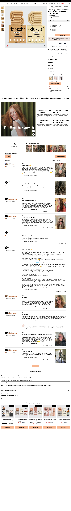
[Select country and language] (69, 3)
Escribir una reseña (61, 157)
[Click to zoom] (45, 46)
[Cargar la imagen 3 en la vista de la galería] (3, 14)
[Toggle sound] (33, 131)
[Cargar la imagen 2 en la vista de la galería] (3, 11)
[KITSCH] (35, 3)
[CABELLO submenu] (10, 3)
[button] (53, 15)
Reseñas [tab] (8, 154)
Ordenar (53, 160)
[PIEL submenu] (18, 3)
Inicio (49, 7)
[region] (35, 1)
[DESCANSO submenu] (28, 3)
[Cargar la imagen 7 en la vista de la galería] (3, 29)
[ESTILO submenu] (14, 3)
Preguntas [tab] (14, 154)
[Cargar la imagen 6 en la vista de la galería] (3, 25)
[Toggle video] (33, 134)
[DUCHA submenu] (22, 3)
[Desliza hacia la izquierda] (22, 1)
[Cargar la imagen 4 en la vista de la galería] (3, 18)
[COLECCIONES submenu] (48, 3)
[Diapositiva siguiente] (65, 148)
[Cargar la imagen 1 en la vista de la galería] (3, 7)
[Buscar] (66, 3)
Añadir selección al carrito (54, 83)
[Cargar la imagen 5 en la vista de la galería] (3, 22)
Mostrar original (34, 175)
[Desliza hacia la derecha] (48, 1)
